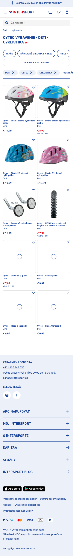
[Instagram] (7, 395)
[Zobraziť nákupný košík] (67, 12)
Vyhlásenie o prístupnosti (27, 505)
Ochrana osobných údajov (53, 499)
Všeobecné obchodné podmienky (20, 499)
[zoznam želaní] (59, 12)
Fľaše (9, 53)
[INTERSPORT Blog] (36, 472)
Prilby (64, 53)
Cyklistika (45, 72)
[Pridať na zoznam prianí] (33, 87)
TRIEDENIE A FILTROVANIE (36, 62)
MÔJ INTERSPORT (17, 423)
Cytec (25, 72)
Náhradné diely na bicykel (36, 53)
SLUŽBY (9, 460)
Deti (5, 30)
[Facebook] (17, 395)
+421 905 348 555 (13, 367)
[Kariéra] (36, 448)
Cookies (7, 505)
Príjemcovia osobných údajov (18, 511)
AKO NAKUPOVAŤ (16, 411)
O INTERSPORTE (16, 435)
